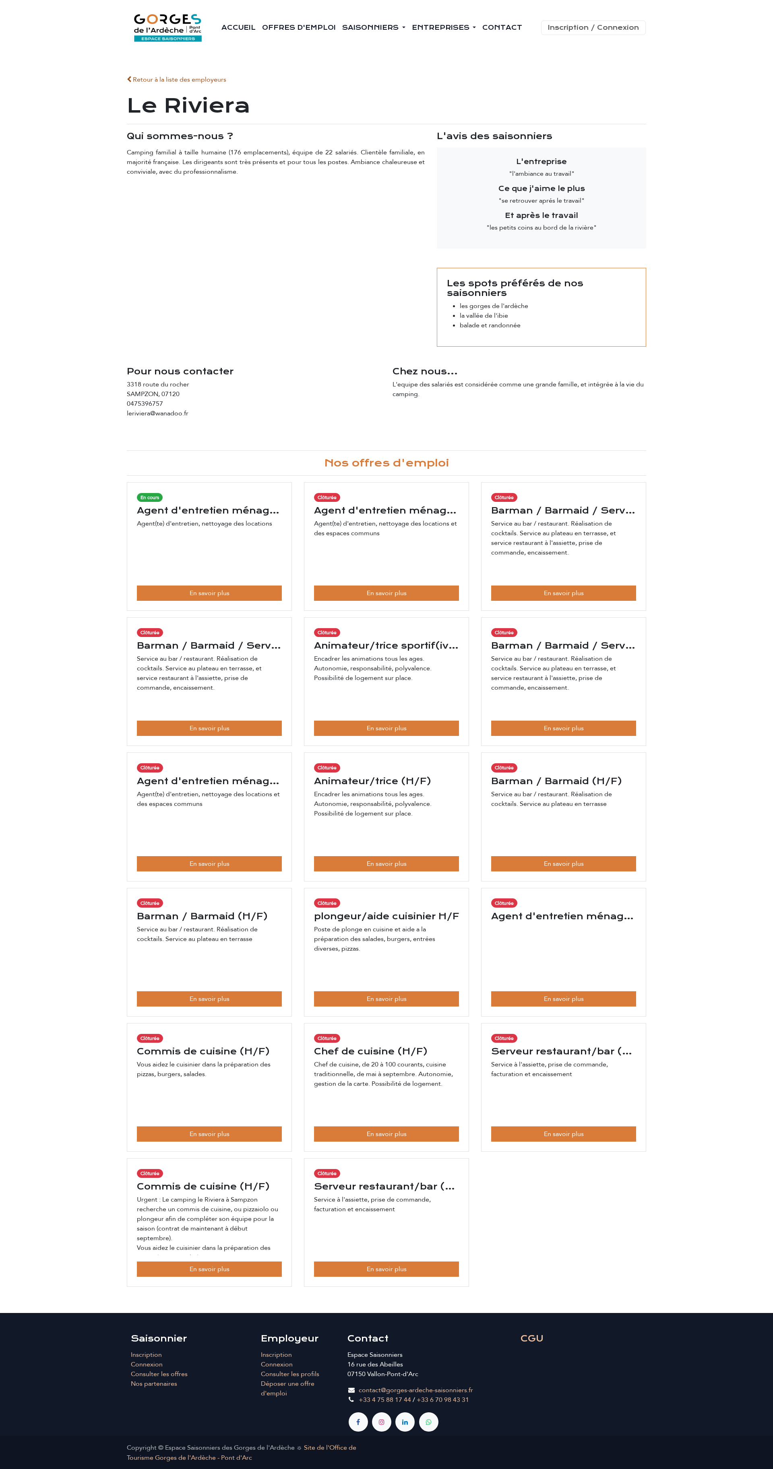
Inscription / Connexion (593, 27)
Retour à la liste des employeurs (178, 79)
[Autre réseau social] (428, 1422)
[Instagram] (381, 1422)
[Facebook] (358, 1422)
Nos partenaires (154, 1383)
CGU (532, 1338)
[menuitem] (238, 28)
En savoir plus (209, 593)
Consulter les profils (290, 1374)
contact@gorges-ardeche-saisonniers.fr (416, 1390)
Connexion (147, 1364)
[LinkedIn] (405, 1422)
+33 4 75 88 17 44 (385, 1399)
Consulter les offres (159, 1374)
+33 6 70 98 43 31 (443, 1399)
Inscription (146, 1354)
